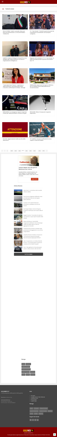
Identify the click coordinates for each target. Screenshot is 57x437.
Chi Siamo (33, 395)
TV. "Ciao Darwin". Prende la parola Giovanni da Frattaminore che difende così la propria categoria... (42, 32)
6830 (20, 150)
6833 (30, 150)
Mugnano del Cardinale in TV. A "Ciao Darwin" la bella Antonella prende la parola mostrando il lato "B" (42, 59)
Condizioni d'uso (34, 398)
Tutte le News (28, 254)
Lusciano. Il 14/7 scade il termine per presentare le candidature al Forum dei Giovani (31, 204)
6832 (27, 150)
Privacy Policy (34, 399)
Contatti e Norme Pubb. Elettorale (38, 397)
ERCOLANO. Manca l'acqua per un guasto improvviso (40, 112)
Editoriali (33, 374)
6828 (12, 150)
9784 (40, 150)
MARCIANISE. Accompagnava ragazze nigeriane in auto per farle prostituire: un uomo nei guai (15, 112)
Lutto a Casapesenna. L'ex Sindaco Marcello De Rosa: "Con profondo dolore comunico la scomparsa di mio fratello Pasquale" (32, 242)
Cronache (28, 364)
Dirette (27, 374)
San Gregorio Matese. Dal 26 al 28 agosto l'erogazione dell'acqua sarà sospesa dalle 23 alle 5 (33, 210)
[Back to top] (52, 428)
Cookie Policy (33, 401)
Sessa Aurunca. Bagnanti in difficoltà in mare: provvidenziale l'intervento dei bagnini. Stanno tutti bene (32, 198)
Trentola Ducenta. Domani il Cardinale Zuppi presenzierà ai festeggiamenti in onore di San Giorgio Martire (33, 230)
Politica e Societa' (25, 366)
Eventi (23, 374)
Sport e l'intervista (26, 369)
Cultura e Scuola (25, 372)
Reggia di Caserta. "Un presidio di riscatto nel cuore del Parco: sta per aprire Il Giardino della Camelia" (33, 217)
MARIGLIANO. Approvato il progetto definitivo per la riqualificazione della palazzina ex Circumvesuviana (41, 86)
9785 (43, 150)
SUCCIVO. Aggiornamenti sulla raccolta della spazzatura (14, 139)
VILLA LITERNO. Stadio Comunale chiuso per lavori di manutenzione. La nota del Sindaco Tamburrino (14, 32)
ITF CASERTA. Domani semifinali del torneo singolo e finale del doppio (41, 139)
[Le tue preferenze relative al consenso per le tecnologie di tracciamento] (54, 434)
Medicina (32, 372)
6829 (16, 150)
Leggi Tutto (34, 179)
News (23, 364)
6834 (34, 150)
